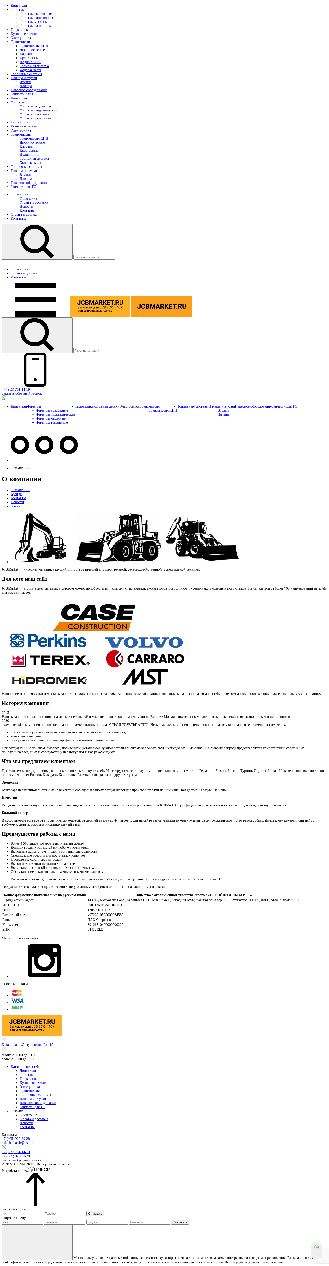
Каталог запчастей (25, 1066)
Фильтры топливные (35, 26)
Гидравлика (20, 30)
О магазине (19, 194)
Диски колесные (32, 50)
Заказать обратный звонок (22, 393)
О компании (20, 490)
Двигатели (19, 5)
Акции (16, 506)
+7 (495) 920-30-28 (16, 1139)
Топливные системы (26, 74)
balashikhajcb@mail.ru (18, 1143)
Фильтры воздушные (36, 13)
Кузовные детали (24, 34)
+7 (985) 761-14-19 (16, 389)
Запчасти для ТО (23, 94)
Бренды (16, 494)
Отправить (95, 1213)
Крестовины (29, 58)
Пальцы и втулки (24, 78)
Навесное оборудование (29, 90)
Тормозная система (34, 66)
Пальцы (26, 86)
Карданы (26, 54)
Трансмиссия (21, 42)
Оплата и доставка (34, 202)
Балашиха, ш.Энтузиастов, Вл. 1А (28, 1045)
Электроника (21, 38)
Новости (26, 206)
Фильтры (18, 9)
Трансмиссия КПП (34, 46)
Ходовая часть (30, 70)
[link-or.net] (37, 1171)
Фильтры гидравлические (39, 17)
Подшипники (30, 62)
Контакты (27, 210)
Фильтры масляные (34, 21)
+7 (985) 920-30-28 (16, 1156)
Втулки (25, 82)
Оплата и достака (24, 214)
